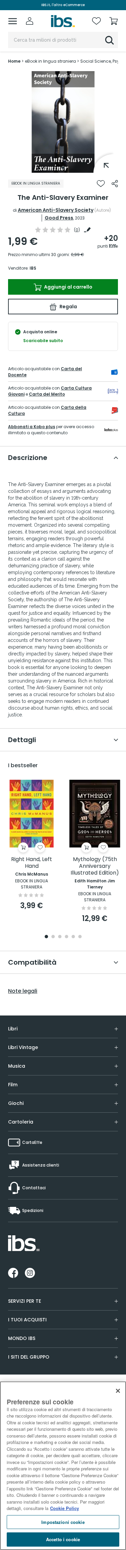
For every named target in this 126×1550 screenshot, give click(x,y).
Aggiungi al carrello (67, 287)
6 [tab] (80, 937)
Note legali (22, 991)
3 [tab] (59, 937)
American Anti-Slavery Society (55, 210)
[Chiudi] (118, 1390)
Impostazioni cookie (62, 1522)
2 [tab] (53, 937)
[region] (63, 1465)
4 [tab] (66, 937)
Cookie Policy (64, 1508)
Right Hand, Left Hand (31, 863)
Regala (67, 306)
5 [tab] (73, 937)
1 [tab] (63, 167)
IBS (33, 268)
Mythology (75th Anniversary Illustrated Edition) (95, 866)
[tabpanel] (63, 122)
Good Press (59, 217)
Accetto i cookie (63, 1539)
